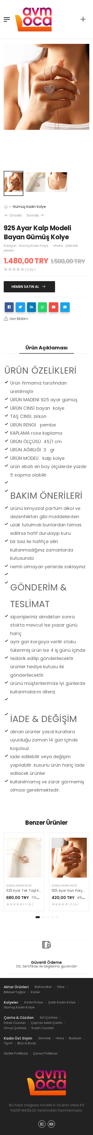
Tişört (8, 1043)
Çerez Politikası (45, 1053)
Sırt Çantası (49, 1017)
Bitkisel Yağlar (15, 992)
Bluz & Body (26, 1043)
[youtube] (51, 1124)
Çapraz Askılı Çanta (46, 1022)
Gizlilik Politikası (16, 1053)
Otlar (61, 986)
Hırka (60, 1038)
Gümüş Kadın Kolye (29, 206)
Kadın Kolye (33, 1002)
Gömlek (44, 1038)
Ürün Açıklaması (47, 347)
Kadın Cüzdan (42, 1028)
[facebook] (42, 1124)
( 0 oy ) (28, 904)
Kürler (35, 992)
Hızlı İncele (24, 874)
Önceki (15, 215)
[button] (37, 917)
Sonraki (33, 215)
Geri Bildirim (18, 318)
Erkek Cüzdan (15, 1022)
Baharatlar (43, 986)
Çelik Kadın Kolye (62, 1002)
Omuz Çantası (15, 1028)
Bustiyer (75, 1038)
